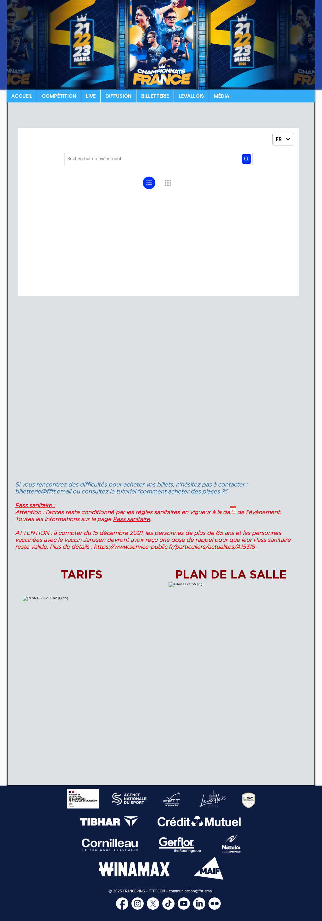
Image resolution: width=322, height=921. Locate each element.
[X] (153, 903)
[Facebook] (122, 903)
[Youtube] (184, 903)
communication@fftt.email (191, 891)
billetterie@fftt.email (43, 491)
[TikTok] (168, 903)
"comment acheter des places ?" (182, 491)
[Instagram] (137, 903)
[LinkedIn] (199, 903)
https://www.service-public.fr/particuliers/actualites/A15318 (175, 547)
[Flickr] (214, 903)
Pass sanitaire (131, 519)
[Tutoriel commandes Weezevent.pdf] (233, 510)
